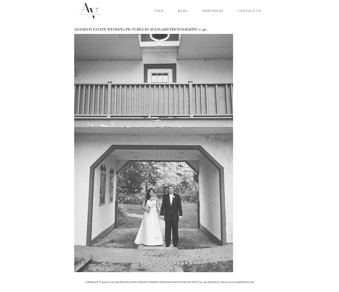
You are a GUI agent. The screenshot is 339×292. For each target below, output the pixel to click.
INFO (159, 11)
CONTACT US (249, 11)
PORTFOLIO (213, 11)
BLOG (183, 11)
